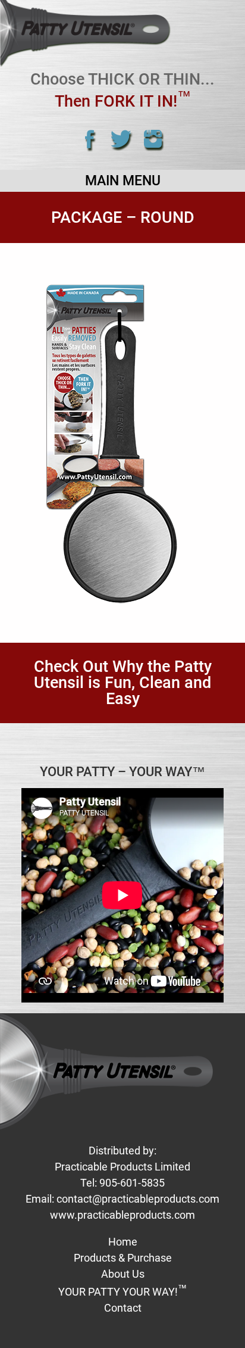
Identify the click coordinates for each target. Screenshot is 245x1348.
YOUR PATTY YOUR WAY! (122, 1291)
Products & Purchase (123, 1258)
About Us (123, 1274)
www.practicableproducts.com (122, 1215)
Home (122, 1241)
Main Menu (123, 180)
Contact (123, 1308)
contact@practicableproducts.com (137, 1199)
